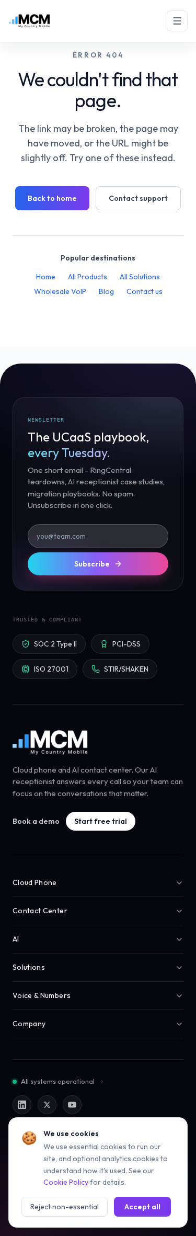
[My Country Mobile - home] (51, 742)
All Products (87, 276)
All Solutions (140, 276)
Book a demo (36, 821)
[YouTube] (72, 1104)
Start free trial (100, 821)
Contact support (138, 198)
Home (45, 276)
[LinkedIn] (22, 1104)
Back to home (52, 198)
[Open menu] (177, 20)
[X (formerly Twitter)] (47, 1104)
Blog (106, 291)
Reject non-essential (64, 1206)
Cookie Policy (65, 1182)
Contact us (144, 291)
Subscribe (92, 564)
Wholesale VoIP (60, 291)
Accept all (142, 1206)
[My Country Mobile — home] (29, 20)
